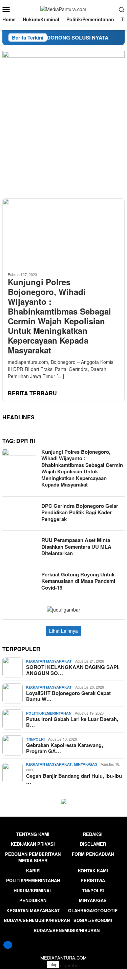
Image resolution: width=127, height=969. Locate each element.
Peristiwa (93, 880)
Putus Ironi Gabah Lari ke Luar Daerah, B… (72, 722)
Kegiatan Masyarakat (49, 661)
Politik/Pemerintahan (48, 713)
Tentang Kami (32, 834)
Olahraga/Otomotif (93, 910)
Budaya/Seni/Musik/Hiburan (37, 920)
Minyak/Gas (85, 764)
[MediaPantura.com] (63, 8)
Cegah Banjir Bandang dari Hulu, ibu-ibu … (74, 779)
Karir (33, 870)
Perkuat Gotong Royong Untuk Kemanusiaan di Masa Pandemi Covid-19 (78, 581)
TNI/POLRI (35, 739)
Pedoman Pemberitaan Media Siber (33, 857)
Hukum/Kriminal (33, 890)
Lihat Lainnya (63, 630)
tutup (53, 964)
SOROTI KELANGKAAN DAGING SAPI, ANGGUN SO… (73, 670)
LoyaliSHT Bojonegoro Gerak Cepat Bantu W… (68, 696)
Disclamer (93, 844)
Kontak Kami (93, 870)
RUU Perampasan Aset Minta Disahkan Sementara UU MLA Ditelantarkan (76, 546)
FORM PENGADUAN (93, 854)
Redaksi (93, 834)
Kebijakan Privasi (33, 844)
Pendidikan (32, 900)
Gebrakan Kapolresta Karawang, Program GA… (64, 748)
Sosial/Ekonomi (92, 920)
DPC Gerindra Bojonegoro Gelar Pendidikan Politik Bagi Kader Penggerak (79, 512)
